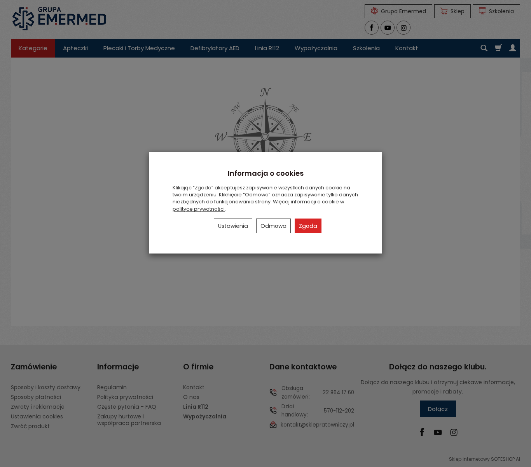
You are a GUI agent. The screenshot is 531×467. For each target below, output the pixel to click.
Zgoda (308, 226)
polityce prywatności (199, 209)
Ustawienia (233, 226)
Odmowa (273, 226)
